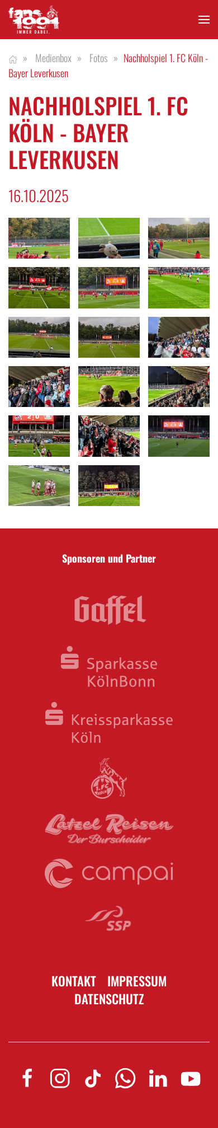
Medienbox (53, 57)
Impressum (137, 981)
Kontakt (73, 981)
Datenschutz (109, 999)
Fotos (98, 57)
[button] (204, 19)
